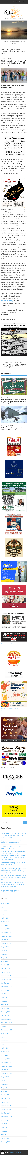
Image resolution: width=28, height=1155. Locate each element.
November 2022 (6, 1066)
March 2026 (5, 922)
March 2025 (5, 965)
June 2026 (4, 911)
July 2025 (4, 950)
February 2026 (5, 925)
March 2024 (5, 1008)
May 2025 (4, 958)
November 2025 (6, 936)
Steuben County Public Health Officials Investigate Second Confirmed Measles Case (14, 877)
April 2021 (4, 1135)
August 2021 (5, 1120)
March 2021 (5, 1138)
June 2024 (4, 997)
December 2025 (6, 932)
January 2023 (5, 1059)
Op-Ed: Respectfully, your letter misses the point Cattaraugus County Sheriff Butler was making (13, 835)
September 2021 (6, 1117)
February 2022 (5, 1098)
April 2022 (4, 1091)
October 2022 (5, 1070)
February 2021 (5, 1142)
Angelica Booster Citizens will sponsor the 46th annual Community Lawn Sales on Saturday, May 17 (13, 401)
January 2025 (5, 972)
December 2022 (6, 1062)
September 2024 (6, 987)
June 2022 (4, 1084)
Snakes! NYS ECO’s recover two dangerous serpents (11, 847)
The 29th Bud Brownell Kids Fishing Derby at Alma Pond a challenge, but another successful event (13, 884)
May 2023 (4, 1044)
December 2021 (6, 1106)
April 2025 (4, 961)
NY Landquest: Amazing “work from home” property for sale (12, 428)
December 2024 (6, 976)
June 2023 (4, 1041)
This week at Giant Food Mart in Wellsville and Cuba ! (11, 891)
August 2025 (5, 947)
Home (5, 1)
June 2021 (4, 1127)
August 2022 (5, 1077)
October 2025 (5, 940)
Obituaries (9, 1)
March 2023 (5, 1052)
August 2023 (5, 1033)
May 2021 (4, 1131)
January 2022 (5, 1102)
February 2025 (5, 968)
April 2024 (4, 1005)
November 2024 (6, 979)
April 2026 (4, 918)
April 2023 (4, 1048)
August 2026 (5, 903)
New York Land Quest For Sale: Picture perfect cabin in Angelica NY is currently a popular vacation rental (13, 870)
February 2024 (5, 1012)
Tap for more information (9, 644)
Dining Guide (21, 1)
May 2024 (4, 1001)
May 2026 (4, 914)
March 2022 (5, 1095)
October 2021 (5, 1113)
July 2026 (4, 907)
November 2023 (6, 1023)
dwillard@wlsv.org (7, 301)
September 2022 (6, 1073)
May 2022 (4, 1088)
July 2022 (4, 1080)
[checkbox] (3, 1152)
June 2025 (4, 954)
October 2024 (5, 983)
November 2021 (6, 1109)
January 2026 (5, 929)
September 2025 (6, 943)
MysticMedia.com (15, 1152)
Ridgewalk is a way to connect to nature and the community (11, 842)
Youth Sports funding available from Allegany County (13, 863)
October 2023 (5, 1026)
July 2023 (4, 1037)
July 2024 (4, 994)
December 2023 (6, 1019)
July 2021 (4, 1124)
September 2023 (6, 1030)
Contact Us (15, 1)
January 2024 (5, 1015)
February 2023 (5, 1055)
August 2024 (5, 990)
